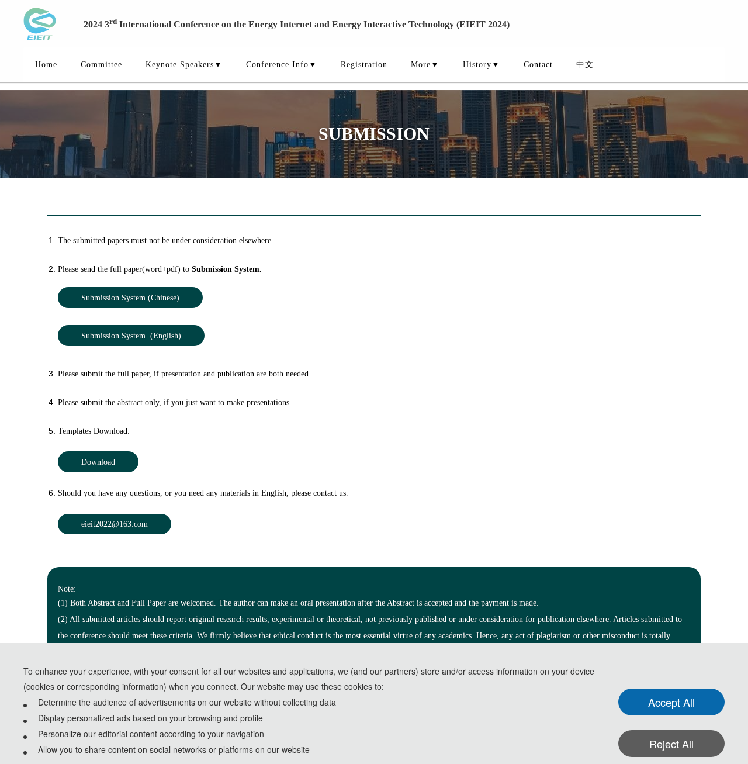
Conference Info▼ (281, 64)
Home (46, 64)
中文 (585, 64)
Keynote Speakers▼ (184, 64)
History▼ (481, 64)
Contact (538, 64)
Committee (101, 64)
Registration (364, 64)
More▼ (425, 64)
